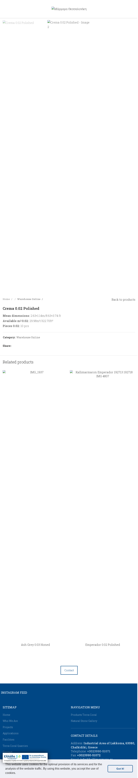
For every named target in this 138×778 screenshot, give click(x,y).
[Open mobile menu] (4, 9)
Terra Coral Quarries (15, 746)
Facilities (8, 739)
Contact (69, 670)
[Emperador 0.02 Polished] (102, 504)
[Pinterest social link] (27, 346)
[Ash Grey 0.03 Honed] (35, 504)
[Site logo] (69, 8)
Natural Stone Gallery (84, 721)
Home (6, 299)
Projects (8, 727)
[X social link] (19, 346)
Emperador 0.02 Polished (102, 645)
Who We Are (10, 721)
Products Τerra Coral (84, 714)
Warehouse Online (29, 299)
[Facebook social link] (14, 346)
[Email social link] (23, 346)
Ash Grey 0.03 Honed (35, 645)
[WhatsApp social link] (36, 346)
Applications (11, 733)
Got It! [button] (120, 768)
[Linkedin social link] (31, 346)
